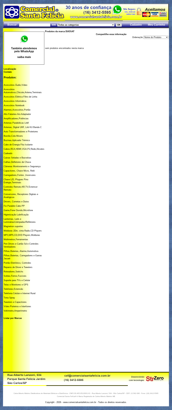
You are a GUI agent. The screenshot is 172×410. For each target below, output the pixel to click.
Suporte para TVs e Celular (17, 280)
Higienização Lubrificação (16, 214)
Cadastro (136, 24)
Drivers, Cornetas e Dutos (16, 201)
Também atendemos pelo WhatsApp (24, 50)
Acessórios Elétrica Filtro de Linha (20, 96)
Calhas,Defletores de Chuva (17, 162)
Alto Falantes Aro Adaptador (17, 114)
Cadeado (8, 153)
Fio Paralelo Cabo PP (14, 206)
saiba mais (24, 57)
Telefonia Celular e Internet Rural (19, 293)
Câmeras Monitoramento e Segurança (22, 166)
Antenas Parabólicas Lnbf (16, 123)
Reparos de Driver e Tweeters (18, 267)
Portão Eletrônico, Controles (17, 263)
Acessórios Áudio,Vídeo (15, 85)
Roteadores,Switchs (13, 271)
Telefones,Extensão (13, 289)
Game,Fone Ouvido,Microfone (18, 210)
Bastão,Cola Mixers (13, 136)
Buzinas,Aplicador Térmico (17, 140)
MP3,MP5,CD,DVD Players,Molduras (22, 235)
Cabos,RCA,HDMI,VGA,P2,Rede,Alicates (24, 149)
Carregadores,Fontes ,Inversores (20, 175)
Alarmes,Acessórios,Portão (17, 110)
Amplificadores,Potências (16, 118)
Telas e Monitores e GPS (16, 284)
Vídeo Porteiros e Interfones (17, 306)
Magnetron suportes (13, 226)
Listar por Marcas (13, 318)
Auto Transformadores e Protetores (21, 131)
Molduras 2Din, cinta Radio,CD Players (23, 230)
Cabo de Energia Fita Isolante (18, 144)
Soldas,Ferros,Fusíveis (15, 276)
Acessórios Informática (15, 101)
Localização (10, 69)
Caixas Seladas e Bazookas (17, 157)
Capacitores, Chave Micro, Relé (19, 170)
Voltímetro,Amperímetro (15, 311)
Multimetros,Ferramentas (16, 239)
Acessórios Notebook (14, 105)
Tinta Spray (9, 297)
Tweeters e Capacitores (15, 302)
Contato (8, 72)
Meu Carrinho (156, 24)
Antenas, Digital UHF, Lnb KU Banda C (23, 127)
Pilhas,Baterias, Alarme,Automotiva (21, 251)
